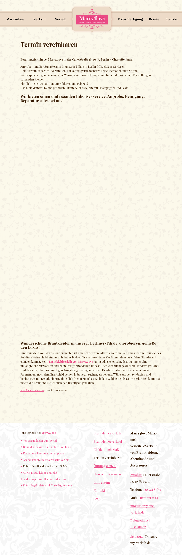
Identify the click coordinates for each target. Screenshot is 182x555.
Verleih (60, 19)
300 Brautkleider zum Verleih (40, 440)
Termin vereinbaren (108, 458)
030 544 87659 (152, 489)
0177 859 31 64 (149, 498)
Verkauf (39, 19)
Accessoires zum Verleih (54, 460)
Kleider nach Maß (106, 449)
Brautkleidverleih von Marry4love (71, 361)
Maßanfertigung (130, 19)
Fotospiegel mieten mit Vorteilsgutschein (47, 485)
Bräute (154, 19)
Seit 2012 (136, 536)
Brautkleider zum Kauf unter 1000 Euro (47, 447)
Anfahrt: (136, 475)
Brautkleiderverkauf (108, 441)
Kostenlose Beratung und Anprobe (43, 453)
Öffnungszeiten (105, 466)
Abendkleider (31, 460)
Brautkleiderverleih (107, 433)
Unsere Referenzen (107, 474)
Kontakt (171, 19)
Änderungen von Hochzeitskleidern (44, 479)
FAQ (97, 499)
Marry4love (15, 19)
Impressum (102, 482)
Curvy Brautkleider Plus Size (40, 472)
